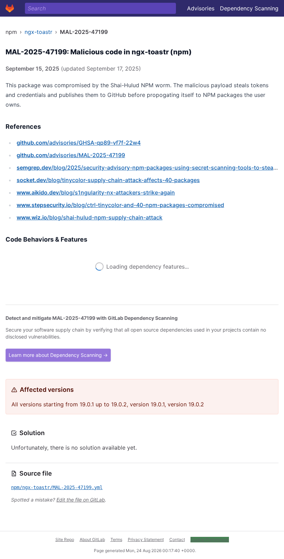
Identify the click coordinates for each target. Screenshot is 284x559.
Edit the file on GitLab (80, 500)
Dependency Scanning (249, 8)
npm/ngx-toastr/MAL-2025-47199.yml (57, 487)
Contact (177, 539)
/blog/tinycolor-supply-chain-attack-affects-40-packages (108, 180)
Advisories (200, 8)
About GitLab (92, 539)
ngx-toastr (38, 31)
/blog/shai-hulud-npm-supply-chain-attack (89, 217)
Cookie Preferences (209, 539)
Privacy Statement (146, 539)
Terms (116, 539)
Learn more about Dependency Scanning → (58, 355)
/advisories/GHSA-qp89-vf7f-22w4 (79, 142)
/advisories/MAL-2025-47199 (71, 155)
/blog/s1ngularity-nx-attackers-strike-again (96, 192)
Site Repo (64, 539)
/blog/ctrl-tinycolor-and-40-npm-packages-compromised (120, 204)
